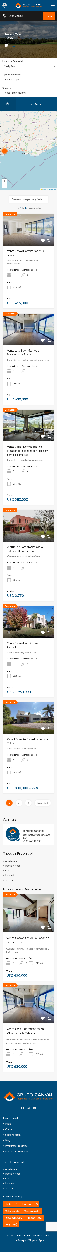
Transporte (34, 1217)
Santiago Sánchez (33, 830)
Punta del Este (14, 1217)
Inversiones (30, 1204)
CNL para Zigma (35, 1240)
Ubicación (7, 87)
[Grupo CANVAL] (28, 7)
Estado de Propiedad (12, 61)
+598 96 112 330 (32, 841)
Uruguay (11, 1224)
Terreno (9, 879)
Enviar (48, 16)
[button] (4, 151)
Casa (7, 870)
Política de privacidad (16, 1151)
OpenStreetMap (52, 189)
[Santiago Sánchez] (13, 839)
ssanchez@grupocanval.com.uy (36, 836)
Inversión (10, 875)
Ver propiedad (28, 924)
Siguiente (42, 803)
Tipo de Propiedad (11, 74)
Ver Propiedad (29, 239)
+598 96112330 (15, 16)
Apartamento (12, 860)
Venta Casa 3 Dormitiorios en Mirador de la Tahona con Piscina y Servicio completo (27, 450)
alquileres (11, 1204)
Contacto (10, 1129)
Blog (7, 1140)
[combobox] (28, 67)
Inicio (8, 1123)
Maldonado (12, 1210)
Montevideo (32, 1210)
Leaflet (44, 189)
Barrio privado (13, 865)
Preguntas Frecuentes (17, 1146)
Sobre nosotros (13, 1135)
